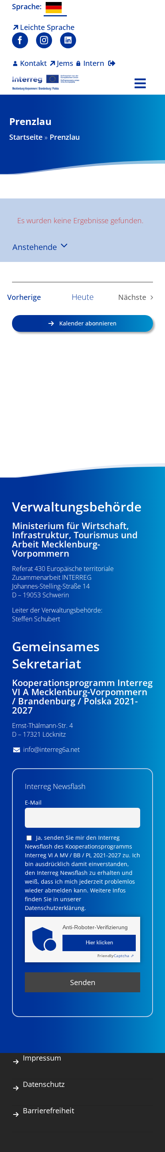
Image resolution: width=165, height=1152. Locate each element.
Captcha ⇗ (115, 955)
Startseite (25, 137)
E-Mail (33, 802)
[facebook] (20, 40)
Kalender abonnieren (88, 323)
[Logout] (111, 58)
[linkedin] (68, 40)
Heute (83, 297)
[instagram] (44, 40)
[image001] (45, 78)
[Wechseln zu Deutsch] (55, 8)
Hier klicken (99, 943)
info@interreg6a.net (51, 749)
